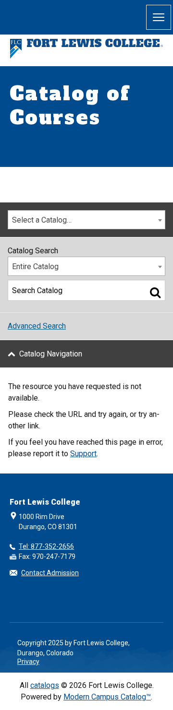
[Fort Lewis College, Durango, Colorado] (86, 48)
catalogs (44, 685)
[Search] (155, 292)
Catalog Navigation (50, 353)
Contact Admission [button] (50, 572)
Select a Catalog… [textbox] (42, 220)
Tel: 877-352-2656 (46, 546)
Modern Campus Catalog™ (107, 696)
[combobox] (86, 219)
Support (83, 453)
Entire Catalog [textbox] (35, 266)
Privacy (28, 661)
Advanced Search (37, 326)
